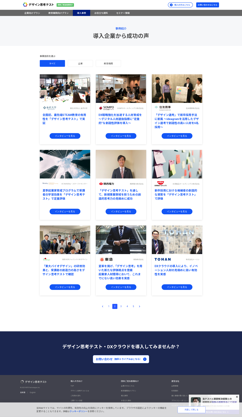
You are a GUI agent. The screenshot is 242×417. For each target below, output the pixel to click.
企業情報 (174, 386)
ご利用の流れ (76, 396)
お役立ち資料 (126, 401)
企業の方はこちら (127, 386)
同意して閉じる (191, 409)
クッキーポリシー (79, 411)
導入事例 (124, 396)
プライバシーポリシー (179, 401)
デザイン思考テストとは (80, 391)
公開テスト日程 (76, 401)
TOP (72, 386)
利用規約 (174, 391)
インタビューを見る (65, 136)
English (33, 392)
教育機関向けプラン (128, 391)
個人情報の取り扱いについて (182, 396)
